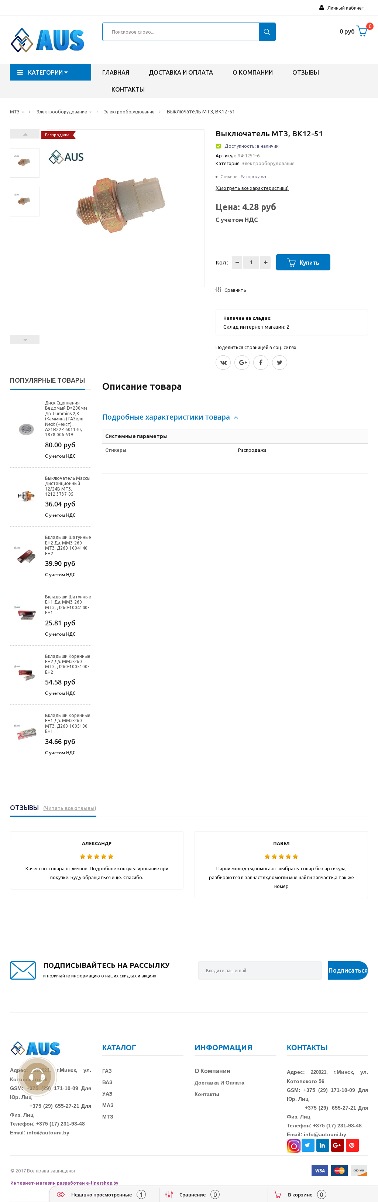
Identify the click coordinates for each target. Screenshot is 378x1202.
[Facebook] (260, 362)
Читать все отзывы (69, 808)
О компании (253, 72)
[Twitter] (223, 362)
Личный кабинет (344, 7)
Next (24, 134)
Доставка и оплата (181, 72)
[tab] (235, 417)
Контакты (128, 89)
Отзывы (305, 72)
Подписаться (348, 970)
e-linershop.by (102, 1183)
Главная (115, 72)
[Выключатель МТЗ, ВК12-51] (24, 154)
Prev (24, 339)
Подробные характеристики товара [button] (167, 417)
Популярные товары (47, 380)
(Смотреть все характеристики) (252, 188)
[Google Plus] (242, 362)
